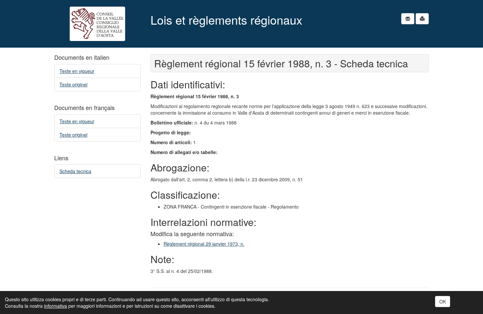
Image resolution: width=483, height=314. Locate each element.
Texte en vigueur (76, 71)
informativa (55, 306)
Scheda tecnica (75, 171)
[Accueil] (97, 24)
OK (442, 301)
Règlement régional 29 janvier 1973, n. (204, 243)
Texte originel (73, 84)
